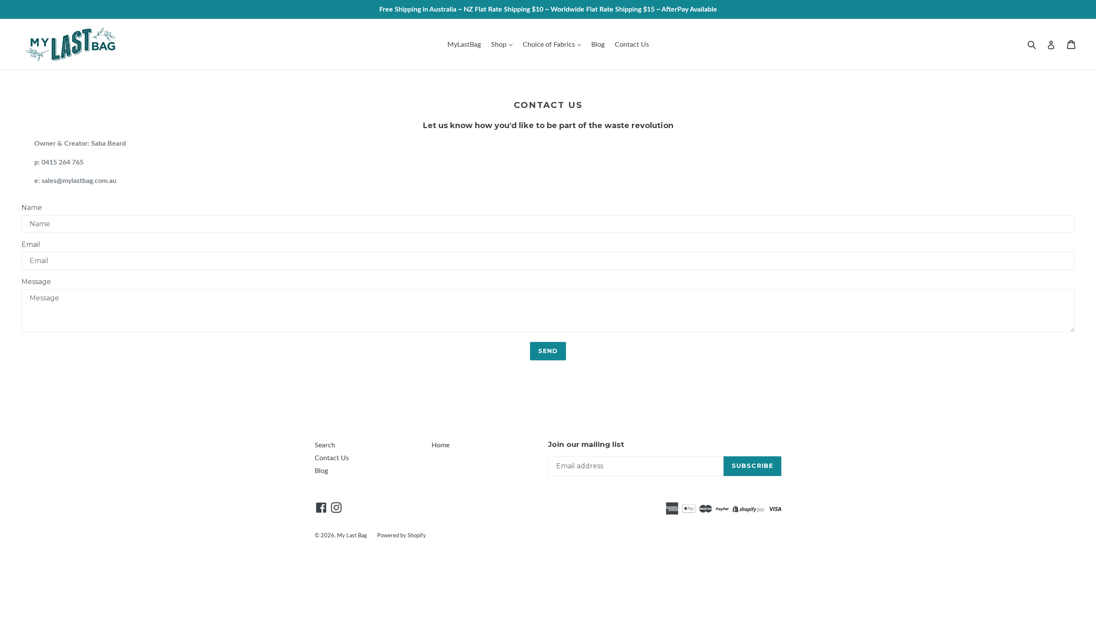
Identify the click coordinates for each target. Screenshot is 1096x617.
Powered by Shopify (401, 536)
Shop (499, 44)
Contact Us (632, 44)
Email (30, 244)
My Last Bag (352, 536)
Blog (598, 44)
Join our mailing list (586, 444)
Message (36, 282)
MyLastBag (464, 44)
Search (325, 445)
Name (31, 208)
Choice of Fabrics (550, 44)
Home (441, 445)
